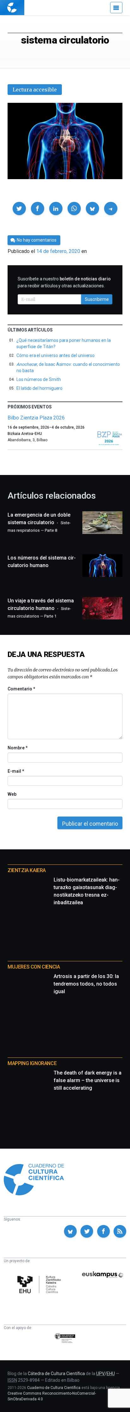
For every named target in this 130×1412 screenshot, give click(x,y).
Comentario (21, 688)
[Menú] (116, 7)
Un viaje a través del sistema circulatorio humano (41, 608)
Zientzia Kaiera (27, 870)
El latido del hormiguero (39, 388)
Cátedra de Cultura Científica (56, 1373)
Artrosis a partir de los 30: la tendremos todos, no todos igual (86, 983)
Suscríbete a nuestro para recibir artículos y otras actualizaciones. (64, 282)
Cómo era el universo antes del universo (55, 355)
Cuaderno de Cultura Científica (53, 1388)
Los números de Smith (38, 379)
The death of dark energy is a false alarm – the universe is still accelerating (87, 1080)
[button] (19, 208)
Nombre (17, 747)
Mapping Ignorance (32, 1063)
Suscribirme (97, 299)
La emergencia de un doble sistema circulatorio (39, 522)
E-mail (16, 771)
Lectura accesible (35, 89)
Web (12, 794)
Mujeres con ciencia (34, 967)
